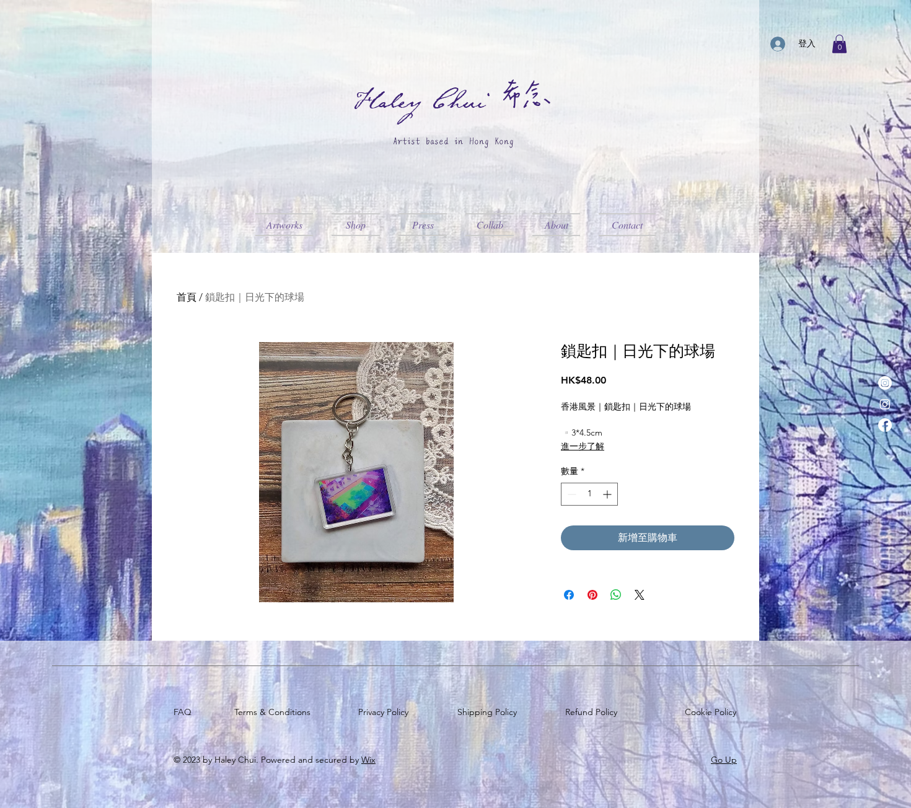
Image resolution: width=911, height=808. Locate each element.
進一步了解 (582, 446)
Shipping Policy (489, 712)
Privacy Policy (385, 712)
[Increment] (608, 494)
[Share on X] (639, 594)
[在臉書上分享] (568, 594)
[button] (839, 44)
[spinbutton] (589, 494)
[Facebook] (885, 425)
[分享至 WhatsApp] (616, 594)
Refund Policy (593, 712)
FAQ (185, 712)
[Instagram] (885, 383)
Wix (368, 759)
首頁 (186, 297)
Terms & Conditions (274, 712)
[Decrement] (570, 494)
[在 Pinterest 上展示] (592, 594)
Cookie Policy (713, 712)
